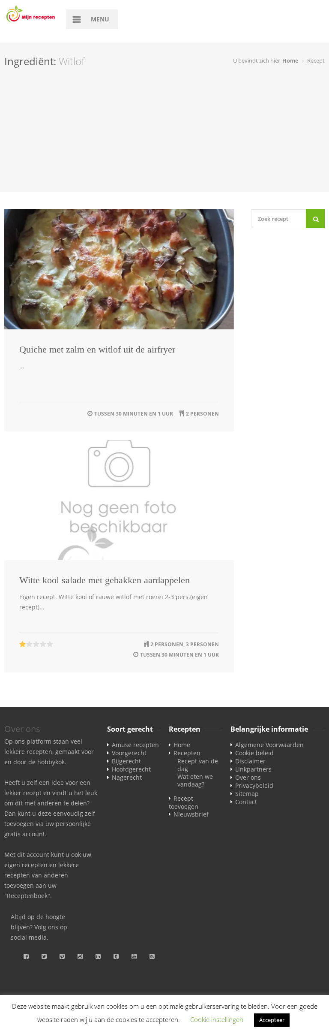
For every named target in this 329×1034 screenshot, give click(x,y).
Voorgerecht (129, 753)
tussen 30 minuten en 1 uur (133, 413)
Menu (100, 19)
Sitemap (247, 794)
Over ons (248, 777)
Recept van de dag (197, 765)
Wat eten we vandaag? (195, 780)
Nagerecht (127, 777)
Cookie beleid (254, 753)
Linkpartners (253, 769)
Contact (246, 802)
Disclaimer (250, 761)
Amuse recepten (135, 745)
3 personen (202, 644)
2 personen (202, 413)
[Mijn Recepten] (30, 14)
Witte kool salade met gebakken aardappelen (104, 580)
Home (290, 60)
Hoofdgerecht (131, 769)
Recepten (186, 753)
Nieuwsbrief (191, 814)
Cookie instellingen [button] (216, 1019)
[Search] (315, 218)
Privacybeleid (254, 785)
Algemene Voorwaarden (269, 745)
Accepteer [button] (271, 1020)
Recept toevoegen (183, 802)
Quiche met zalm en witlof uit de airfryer (97, 349)
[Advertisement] (164, 132)
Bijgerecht (126, 761)
